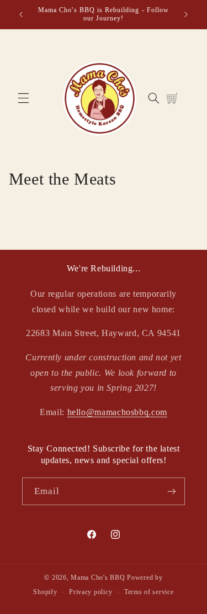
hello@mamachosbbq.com (117, 412)
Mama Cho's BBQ (98, 577)
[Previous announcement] (21, 14)
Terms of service (149, 592)
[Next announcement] (186, 14)
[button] (23, 98)
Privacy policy (90, 592)
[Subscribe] (171, 491)
